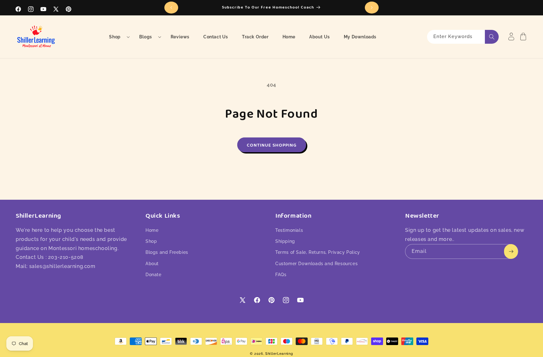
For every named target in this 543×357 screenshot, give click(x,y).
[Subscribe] (511, 251)
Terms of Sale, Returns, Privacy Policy (317, 252)
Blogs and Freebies (166, 252)
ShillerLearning (279, 354)
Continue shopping (272, 145)
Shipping (285, 241)
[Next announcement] (372, 8)
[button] (117, 36)
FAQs (280, 274)
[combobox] (463, 37)
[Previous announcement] (171, 8)
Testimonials (289, 230)
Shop (151, 241)
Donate (153, 274)
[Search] (492, 37)
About (152, 263)
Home (151, 230)
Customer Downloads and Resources (316, 263)
